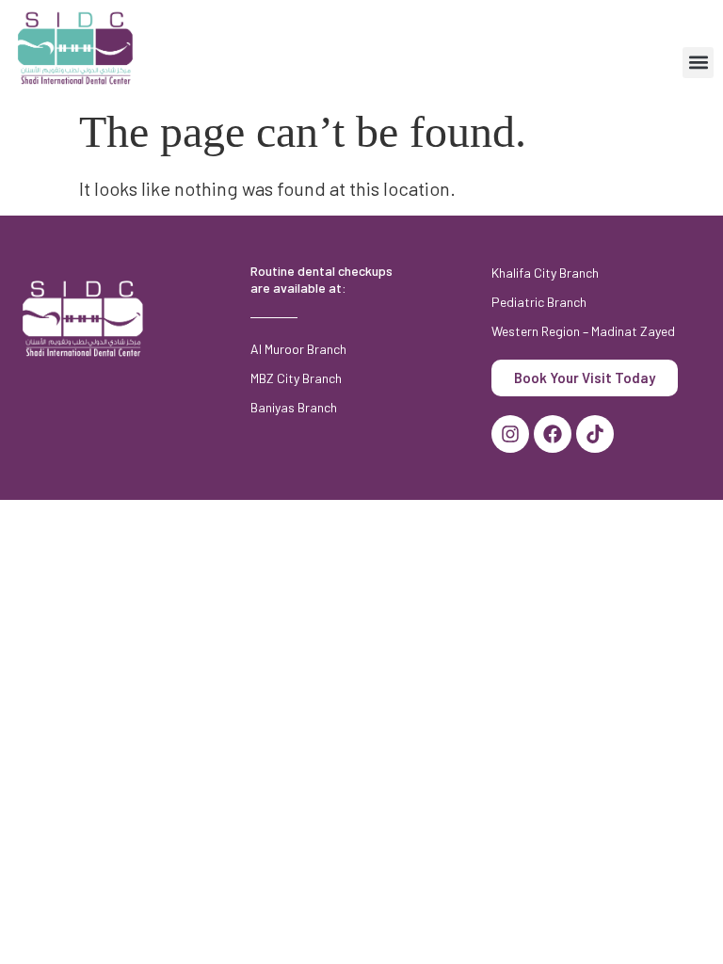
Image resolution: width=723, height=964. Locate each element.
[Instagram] (510, 434)
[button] (698, 62)
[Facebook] (552, 434)
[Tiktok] (595, 434)
